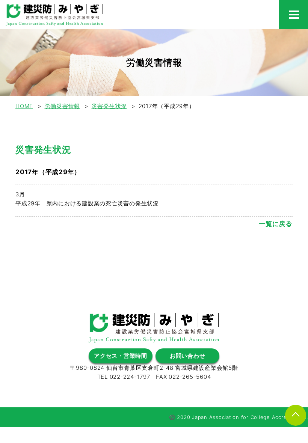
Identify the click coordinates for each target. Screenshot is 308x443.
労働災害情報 (62, 106)
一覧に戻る (275, 224)
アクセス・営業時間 (120, 355)
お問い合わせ (187, 355)
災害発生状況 (109, 106)
